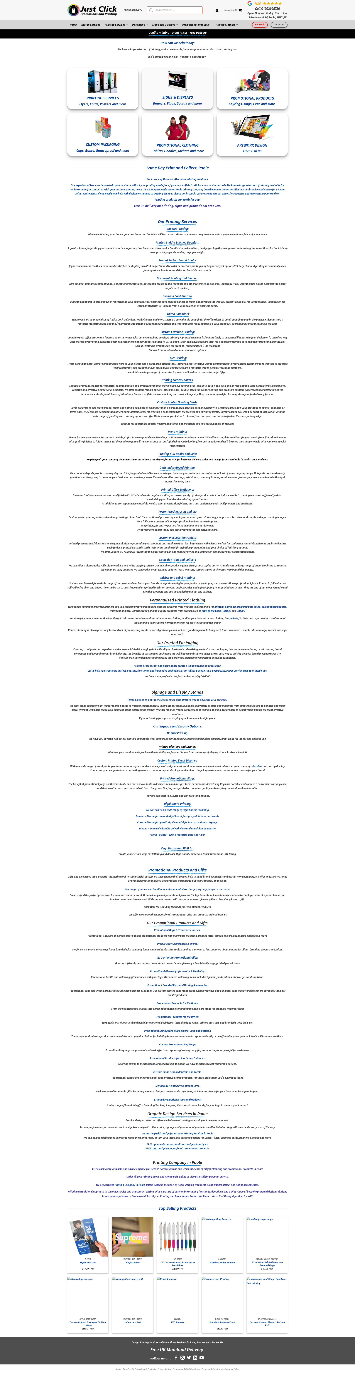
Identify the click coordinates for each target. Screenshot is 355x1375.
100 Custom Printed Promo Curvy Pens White (177, 1264)
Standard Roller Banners (222, 1262)
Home (73, 24)
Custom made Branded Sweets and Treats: (177, 1072)
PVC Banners (177, 1322)
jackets (234, 618)
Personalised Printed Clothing (177, 600)
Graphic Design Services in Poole (177, 1113)
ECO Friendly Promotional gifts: (177, 957)
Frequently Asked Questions (186, 1369)
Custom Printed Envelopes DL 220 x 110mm (88, 1324)
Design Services (90, 24)
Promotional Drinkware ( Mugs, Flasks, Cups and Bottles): (177, 1030)
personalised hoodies (274, 606)
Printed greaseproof (145, 666)
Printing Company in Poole (177, 1162)
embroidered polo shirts (247, 606)
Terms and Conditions (212, 1369)
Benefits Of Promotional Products (139, 1369)
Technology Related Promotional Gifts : (177, 1086)
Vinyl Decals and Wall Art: (177, 848)
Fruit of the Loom (212, 611)
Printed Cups (259, 670)
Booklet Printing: (177, 229)
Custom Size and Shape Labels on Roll (267, 1324)
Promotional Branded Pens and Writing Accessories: (177, 985)
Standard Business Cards (222, 1322)
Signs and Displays (163, 24)
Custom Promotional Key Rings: (177, 1044)
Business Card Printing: (177, 296)
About (118, 1369)
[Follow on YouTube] (202, 1358)
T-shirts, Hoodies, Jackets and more (177, 151)
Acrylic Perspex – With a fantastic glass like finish (177, 834)
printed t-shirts (223, 606)
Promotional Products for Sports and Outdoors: (177, 1058)
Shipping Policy (231, 1369)
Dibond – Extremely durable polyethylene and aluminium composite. (177, 828)
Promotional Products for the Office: (177, 1017)
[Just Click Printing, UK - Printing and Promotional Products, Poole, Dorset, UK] (92, 10)
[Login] (217, 10)
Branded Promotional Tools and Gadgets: (177, 1099)
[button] (233, 10)
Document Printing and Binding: (177, 278)
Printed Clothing (225, 24)
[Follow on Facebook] (176, 1358)
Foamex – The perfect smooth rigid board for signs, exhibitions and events (177, 816)
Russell (227, 611)
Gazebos (257, 766)
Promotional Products (195, 24)
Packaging (138, 24)
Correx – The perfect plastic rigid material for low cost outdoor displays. (177, 822)
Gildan (240, 611)
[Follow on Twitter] (189, 1358)
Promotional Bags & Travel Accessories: (177, 930)
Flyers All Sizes (88, 1262)
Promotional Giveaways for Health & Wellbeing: (177, 971)
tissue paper (170, 666)
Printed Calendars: (177, 314)
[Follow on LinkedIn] (195, 1358)
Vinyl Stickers (133, 1262)
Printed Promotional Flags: (177, 778)
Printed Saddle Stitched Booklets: (178, 242)
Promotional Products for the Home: (177, 1003)
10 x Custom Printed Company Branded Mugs (267, 1264)
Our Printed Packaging (177, 642)
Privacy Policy (164, 1369)
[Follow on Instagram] (182, 1358)
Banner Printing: (177, 733)
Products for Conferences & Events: (177, 943)
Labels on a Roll (132, 1322)
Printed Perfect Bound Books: (177, 260)
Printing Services (115, 24)
